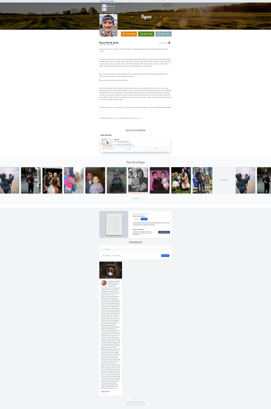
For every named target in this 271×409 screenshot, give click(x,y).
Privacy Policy (131, 402)
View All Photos (135, 198)
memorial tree (116, 118)
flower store (138, 118)
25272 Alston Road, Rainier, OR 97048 (126, 146)
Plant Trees (155, 148)
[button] (107, 142)
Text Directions (128, 148)
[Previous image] (101, 270)
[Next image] (120, 270)
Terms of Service (139, 402)
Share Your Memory (164, 232)
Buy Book (144, 219)
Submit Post (165, 255)
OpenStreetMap (137, 405)
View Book (136, 219)
